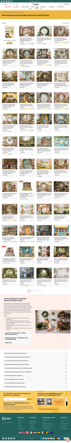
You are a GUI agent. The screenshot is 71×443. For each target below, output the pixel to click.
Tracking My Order (21, 428)
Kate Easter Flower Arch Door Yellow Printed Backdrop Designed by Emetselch (27, 238)
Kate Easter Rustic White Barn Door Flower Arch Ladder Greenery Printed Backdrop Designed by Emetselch (44, 105)
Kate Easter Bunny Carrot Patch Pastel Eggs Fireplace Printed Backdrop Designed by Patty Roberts (61, 84)
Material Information (33, 421)
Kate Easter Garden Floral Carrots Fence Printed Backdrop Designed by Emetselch (26, 149)
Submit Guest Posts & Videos (47, 427)
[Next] (42, 291)
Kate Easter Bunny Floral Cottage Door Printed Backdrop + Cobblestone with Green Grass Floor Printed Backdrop (26, 195)
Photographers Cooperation (47, 423)
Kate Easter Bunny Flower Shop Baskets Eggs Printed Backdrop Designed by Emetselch (8, 238)
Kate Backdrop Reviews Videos (47, 425)
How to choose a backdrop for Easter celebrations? (16, 360)
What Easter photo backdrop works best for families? (16, 364)
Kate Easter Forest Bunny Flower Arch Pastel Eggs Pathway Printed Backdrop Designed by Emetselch (26, 62)
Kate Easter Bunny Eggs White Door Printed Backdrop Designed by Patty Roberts (61, 281)
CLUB (41, 9)
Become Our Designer (46, 428)
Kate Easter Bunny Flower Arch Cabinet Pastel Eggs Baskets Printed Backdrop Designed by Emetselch (44, 149)
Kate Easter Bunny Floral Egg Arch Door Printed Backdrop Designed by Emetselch (61, 127)
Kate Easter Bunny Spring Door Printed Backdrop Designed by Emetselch (42, 260)
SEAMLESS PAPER (25, 6)
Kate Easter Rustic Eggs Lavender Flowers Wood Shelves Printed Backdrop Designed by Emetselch (43, 238)
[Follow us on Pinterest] (9, 1)
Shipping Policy (32, 423)
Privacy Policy (32, 427)
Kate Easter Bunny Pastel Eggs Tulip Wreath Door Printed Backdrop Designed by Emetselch (26, 84)
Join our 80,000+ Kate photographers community (48, 409)
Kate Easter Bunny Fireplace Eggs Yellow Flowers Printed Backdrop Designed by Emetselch (9, 105)
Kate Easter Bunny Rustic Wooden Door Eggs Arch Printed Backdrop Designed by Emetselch (9, 172)
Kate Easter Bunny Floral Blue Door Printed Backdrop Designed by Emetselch (26, 281)
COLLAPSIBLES (51, 6)
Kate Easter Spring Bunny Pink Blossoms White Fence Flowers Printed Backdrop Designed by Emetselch (43, 172)
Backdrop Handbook (64, 428)
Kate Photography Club (65, 423)
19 (39, 290)
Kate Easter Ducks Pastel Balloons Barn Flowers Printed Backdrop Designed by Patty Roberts (43, 217)
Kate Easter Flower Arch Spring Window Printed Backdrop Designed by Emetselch (26, 127)
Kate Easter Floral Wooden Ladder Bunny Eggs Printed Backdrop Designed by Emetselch (9, 127)
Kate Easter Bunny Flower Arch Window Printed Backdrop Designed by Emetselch (61, 172)
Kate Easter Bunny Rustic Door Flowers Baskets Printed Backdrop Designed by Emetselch (60, 39)
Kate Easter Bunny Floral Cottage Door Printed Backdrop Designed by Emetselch (26, 105)
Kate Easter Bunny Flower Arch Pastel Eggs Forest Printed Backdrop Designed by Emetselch (44, 84)
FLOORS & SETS (43, 6)
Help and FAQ (20, 427)
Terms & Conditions (33, 428)
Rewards (43, 421)
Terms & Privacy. (18, 409)
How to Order (63, 427)
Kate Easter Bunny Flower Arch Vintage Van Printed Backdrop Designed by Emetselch (8, 217)
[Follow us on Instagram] (4, 1)
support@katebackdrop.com (7, 422)
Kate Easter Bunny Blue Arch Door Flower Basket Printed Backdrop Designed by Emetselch (26, 172)
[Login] (62, 4)
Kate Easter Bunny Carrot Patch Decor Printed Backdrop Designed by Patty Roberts (26, 217)
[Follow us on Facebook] (1, 1)
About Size (19, 425)
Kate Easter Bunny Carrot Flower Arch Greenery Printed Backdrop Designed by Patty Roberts (44, 39)
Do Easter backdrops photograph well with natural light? (17, 372)
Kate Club (19, 423)
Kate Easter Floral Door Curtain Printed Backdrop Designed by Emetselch (43, 127)
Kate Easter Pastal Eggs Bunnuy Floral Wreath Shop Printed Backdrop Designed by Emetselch (61, 238)
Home (3, 12)
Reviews (62, 421)
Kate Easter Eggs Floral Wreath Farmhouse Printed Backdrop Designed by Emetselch (8, 149)
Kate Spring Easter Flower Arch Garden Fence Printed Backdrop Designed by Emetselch (8, 84)
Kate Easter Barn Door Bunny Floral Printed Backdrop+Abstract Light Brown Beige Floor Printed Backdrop (9, 260)
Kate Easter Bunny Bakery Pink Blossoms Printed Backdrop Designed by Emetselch (60, 217)
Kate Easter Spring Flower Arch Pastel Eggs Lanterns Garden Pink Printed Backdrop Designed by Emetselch (26, 40)
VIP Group (19, 421)
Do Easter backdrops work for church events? (15, 386)
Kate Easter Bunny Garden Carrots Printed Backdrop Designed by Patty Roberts (9, 281)
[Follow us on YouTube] (11, 1)
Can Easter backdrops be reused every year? (14, 383)
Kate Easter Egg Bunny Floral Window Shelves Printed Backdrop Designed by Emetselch (61, 260)
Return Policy (32, 425)
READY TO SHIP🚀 (34, 6)
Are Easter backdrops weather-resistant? (14, 379)
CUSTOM (30, 9)
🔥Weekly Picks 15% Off (35, 1)
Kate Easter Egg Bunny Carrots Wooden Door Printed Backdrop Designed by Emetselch (43, 62)
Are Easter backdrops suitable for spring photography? (17, 357)
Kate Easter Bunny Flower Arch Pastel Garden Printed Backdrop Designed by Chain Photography (44, 194)
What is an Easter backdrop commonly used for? (15, 353)
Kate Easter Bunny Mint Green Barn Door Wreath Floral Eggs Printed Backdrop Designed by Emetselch (60, 62)
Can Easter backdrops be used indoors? (13, 375)
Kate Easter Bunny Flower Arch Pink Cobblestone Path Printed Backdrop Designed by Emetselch (61, 105)
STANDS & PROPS (60, 6)
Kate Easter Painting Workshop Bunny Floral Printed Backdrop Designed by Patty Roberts (61, 149)
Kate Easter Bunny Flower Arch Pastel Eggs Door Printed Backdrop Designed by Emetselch (10, 194)
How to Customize (64, 425)
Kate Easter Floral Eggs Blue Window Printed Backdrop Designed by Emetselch (27, 260)
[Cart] (65, 4)
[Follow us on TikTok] (6, 1)
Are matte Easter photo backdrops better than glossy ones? (18, 368)
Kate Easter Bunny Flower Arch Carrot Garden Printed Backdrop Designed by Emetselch (44, 281)
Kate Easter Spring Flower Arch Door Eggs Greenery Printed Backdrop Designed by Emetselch (9, 62)
